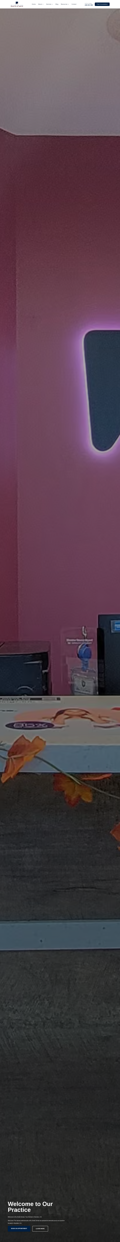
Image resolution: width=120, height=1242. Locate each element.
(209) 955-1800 (89, 5)
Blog (57, 4)
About (40, 4)
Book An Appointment (19, 1228)
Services (48, 4)
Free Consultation (102, 4)
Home (34, 4)
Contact (74, 4)
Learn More (40, 1228)
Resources (64, 4)
